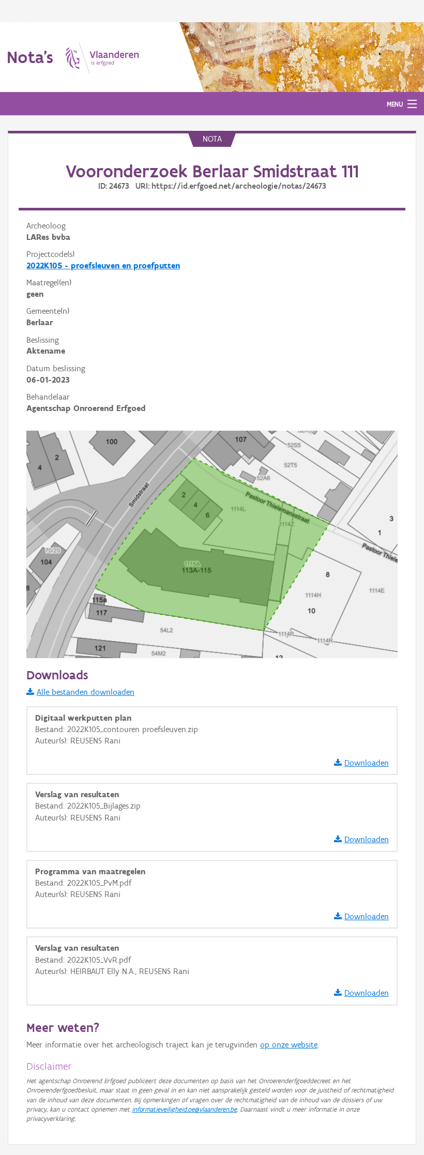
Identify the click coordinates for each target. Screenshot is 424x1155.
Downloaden (366, 763)
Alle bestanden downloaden (85, 692)
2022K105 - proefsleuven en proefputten (103, 265)
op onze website (288, 1045)
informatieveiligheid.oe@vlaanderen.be (184, 1109)
